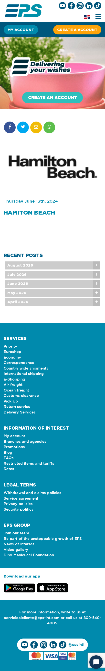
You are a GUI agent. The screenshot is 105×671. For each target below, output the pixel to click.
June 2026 (17, 283)
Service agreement (21, 498)
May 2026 (16, 293)
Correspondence (19, 362)
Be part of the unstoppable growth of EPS (43, 538)
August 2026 (20, 265)
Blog (8, 452)
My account (21, 30)
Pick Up (11, 401)
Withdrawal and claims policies (32, 493)
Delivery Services (20, 412)
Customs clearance (21, 395)
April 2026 (17, 302)
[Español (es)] (87, 17)
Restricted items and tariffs (29, 463)
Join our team (16, 533)
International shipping (24, 373)
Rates (9, 469)
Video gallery (16, 549)
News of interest (19, 544)
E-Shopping (14, 379)
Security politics (18, 509)
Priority (10, 346)
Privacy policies (18, 504)
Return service (17, 406)
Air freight (13, 384)
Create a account (77, 30)
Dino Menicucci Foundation (29, 555)
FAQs (9, 458)
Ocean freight (16, 390)
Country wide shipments (26, 368)
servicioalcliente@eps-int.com (31, 617)
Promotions (14, 447)
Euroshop (12, 351)
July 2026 (16, 274)
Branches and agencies (25, 441)
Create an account (52, 97)
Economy (12, 357)
